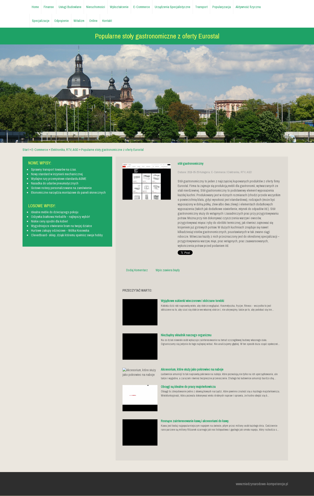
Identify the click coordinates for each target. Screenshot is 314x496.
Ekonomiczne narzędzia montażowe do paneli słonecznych (68, 192)
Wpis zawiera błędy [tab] (168, 270)
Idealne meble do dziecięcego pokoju (54, 212)
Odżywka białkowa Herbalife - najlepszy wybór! (60, 217)
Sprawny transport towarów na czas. (54, 169)
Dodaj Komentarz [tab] (137, 270)
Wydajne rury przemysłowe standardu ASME (58, 179)
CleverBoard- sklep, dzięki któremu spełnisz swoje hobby (67, 235)
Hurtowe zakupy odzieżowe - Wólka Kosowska (60, 230)
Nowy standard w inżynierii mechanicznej (57, 174)
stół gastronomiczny (190, 163)
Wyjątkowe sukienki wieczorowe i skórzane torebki (192, 301)
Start (26, 150)
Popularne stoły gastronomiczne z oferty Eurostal (112, 150)
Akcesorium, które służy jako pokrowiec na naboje (192, 369)
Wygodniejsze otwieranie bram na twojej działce (61, 226)
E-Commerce (39, 150)
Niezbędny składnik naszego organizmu (186, 335)
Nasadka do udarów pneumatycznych (54, 183)
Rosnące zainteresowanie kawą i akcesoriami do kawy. (195, 421)
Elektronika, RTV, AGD (64, 150)
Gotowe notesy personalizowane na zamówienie (61, 188)
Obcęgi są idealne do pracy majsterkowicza (188, 387)
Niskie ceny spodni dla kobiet (49, 221)
